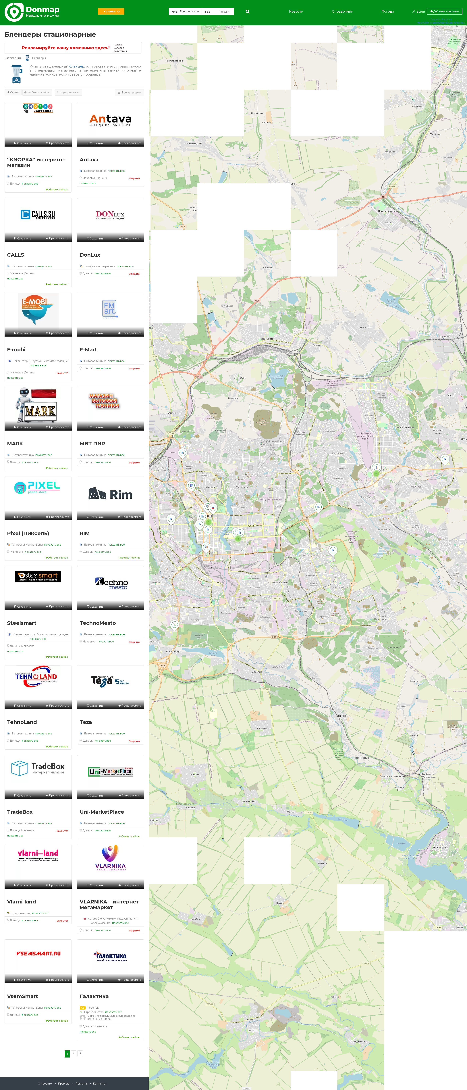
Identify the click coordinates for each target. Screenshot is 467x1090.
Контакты (99, 1083)
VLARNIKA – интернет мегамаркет (109, 904)
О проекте (45, 1083)
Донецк (15, 183)
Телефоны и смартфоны (99, 266)
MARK (15, 443)
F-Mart (88, 349)
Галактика (94, 996)
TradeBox (20, 812)
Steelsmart (21, 623)
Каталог (110, 11)
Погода (388, 11)
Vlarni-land (21, 902)
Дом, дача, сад (21, 913)
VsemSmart (22, 996)
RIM (85, 533)
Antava (89, 159)
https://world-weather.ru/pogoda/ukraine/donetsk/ (441, 23)
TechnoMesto (98, 623)
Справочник (342, 11)
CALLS (15, 255)
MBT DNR (92, 443)
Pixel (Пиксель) (28, 533)
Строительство (93, 1012)
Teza (86, 722)
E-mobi (16, 349)
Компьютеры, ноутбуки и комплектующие (40, 361)
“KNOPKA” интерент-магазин (36, 162)
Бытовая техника (22, 176)
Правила (63, 1083)
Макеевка (89, 178)
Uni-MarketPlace (102, 812)
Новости (296, 11)
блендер (76, 66)
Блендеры (39, 58)
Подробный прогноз (441, 19)
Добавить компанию (446, 11)
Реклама (81, 1083)
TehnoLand (22, 722)
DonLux (90, 255)
